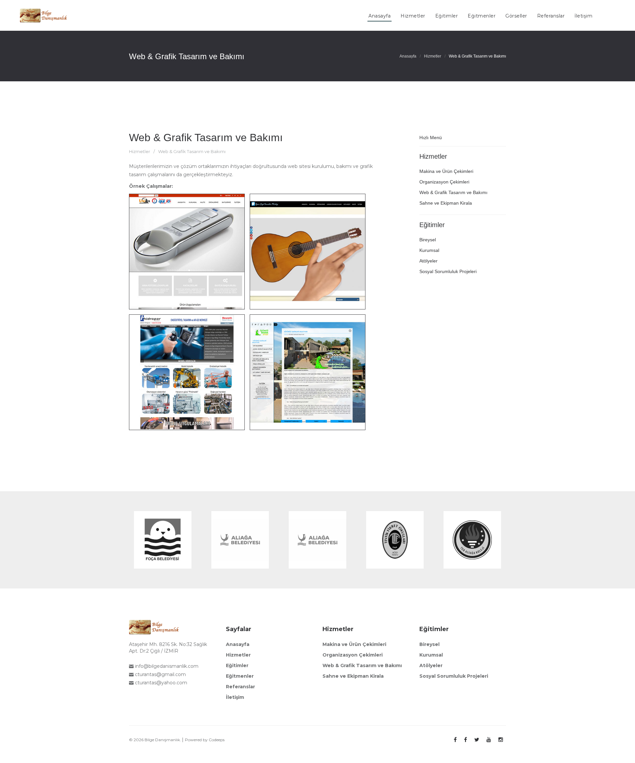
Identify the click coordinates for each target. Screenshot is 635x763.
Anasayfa (408, 56)
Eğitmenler (240, 676)
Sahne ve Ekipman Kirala (445, 203)
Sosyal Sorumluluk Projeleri (448, 271)
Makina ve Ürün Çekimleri (446, 171)
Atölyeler (428, 260)
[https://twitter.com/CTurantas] (476, 740)
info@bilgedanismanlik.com (166, 666)
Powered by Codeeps (205, 739)
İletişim (235, 697)
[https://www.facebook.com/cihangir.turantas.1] (455, 740)
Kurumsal (429, 250)
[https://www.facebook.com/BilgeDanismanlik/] (465, 740)
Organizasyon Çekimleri (444, 181)
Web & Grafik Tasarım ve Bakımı (206, 137)
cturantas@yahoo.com (160, 683)
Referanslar (240, 687)
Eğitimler (237, 665)
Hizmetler (432, 56)
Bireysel (427, 239)
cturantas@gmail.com (160, 674)
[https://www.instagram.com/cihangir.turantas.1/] (500, 740)
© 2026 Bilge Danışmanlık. (155, 739)
